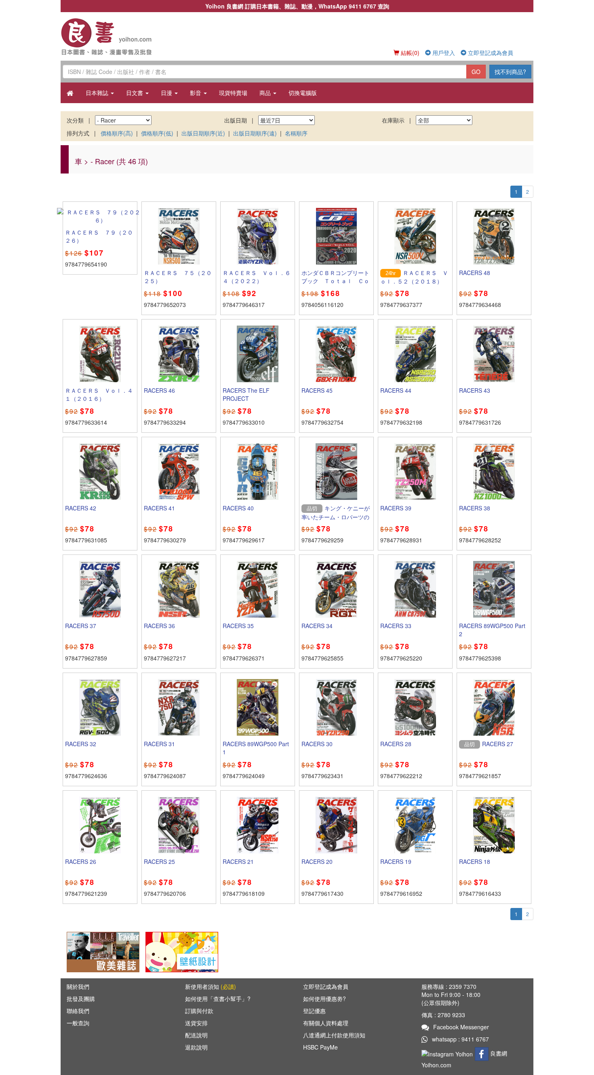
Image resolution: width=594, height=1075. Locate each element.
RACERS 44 (395, 390)
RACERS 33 (395, 626)
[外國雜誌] (103, 951)
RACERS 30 (317, 744)
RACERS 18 (474, 861)
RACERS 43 (474, 390)
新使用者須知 (210, 986)
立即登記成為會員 (489, 53)
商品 (265, 93)
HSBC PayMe (320, 1047)
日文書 (135, 93)
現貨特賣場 (233, 93)
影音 (196, 93)
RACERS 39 (395, 508)
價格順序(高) (117, 133)
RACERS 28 (395, 744)
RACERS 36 (159, 626)
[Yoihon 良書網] (118, 36)
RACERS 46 (159, 390)
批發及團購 (81, 999)
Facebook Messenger (461, 1027)
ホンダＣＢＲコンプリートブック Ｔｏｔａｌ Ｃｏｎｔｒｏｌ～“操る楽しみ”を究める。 (335, 285)
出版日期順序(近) (203, 133)
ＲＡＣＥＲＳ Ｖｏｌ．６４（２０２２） (257, 277)
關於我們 (78, 986)
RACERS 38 (474, 508)
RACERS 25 (159, 861)
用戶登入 (443, 53)
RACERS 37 (80, 626)
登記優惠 (314, 1011)
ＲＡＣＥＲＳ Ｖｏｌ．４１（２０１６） (99, 394)
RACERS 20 (317, 861)
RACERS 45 (317, 390)
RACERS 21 (238, 861)
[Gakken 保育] (181, 951)
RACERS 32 (80, 744)
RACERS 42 (80, 508)
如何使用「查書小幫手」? (218, 999)
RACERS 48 (474, 273)
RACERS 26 (80, 861)
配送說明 (196, 1035)
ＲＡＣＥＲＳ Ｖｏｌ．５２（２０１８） (414, 277)
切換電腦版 (303, 93)
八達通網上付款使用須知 (334, 1035)
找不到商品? (510, 72)
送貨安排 (196, 1023)
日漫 (167, 93)
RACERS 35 (238, 626)
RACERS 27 (497, 744)
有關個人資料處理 (325, 1023)
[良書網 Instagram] (448, 1053)
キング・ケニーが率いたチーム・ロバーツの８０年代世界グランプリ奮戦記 (335, 520)
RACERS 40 (238, 508)
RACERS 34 (317, 626)
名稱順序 (296, 133)
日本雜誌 (98, 93)
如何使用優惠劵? (324, 999)
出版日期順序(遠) (255, 133)
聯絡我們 (78, 1011)
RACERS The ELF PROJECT (246, 394)
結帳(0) (409, 53)
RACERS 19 (395, 861)
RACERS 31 (159, 744)
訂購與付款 (199, 1011)
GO (476, 72)
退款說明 (196, 1047)
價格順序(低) (157, 133)
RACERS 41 (159, 508)
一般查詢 (78, 1023)
